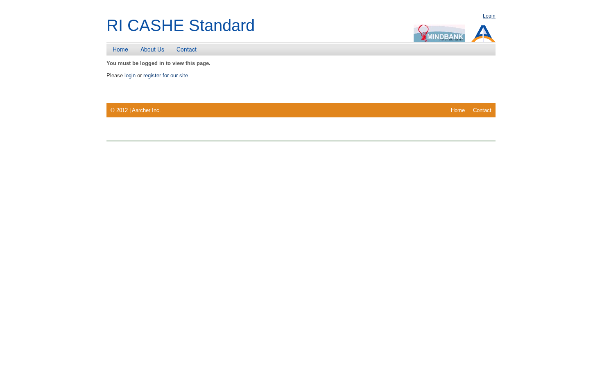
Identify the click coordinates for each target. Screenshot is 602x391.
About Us (152, 49)
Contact (187, 49)
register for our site (165, 75)
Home (120, 49)
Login (489, 16)
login (130, 75)
